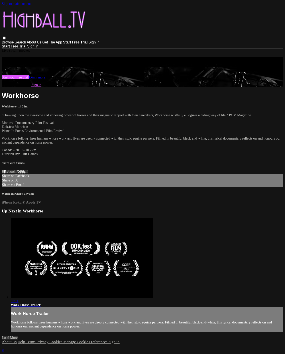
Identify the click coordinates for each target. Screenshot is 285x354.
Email (24, 171)
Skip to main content (16, 4)
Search (21, 42)
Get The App (52, 42)
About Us (34, 42)
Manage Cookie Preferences (85, 342)
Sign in (94, 42)
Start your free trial (15, 77)
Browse (8, 42)
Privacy (43, 342)
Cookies (56, 342)
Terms (31, 342)
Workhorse (9, 106)
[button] (4, 38)
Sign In (32, 46)
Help (22, 342)
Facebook (9, 171)
